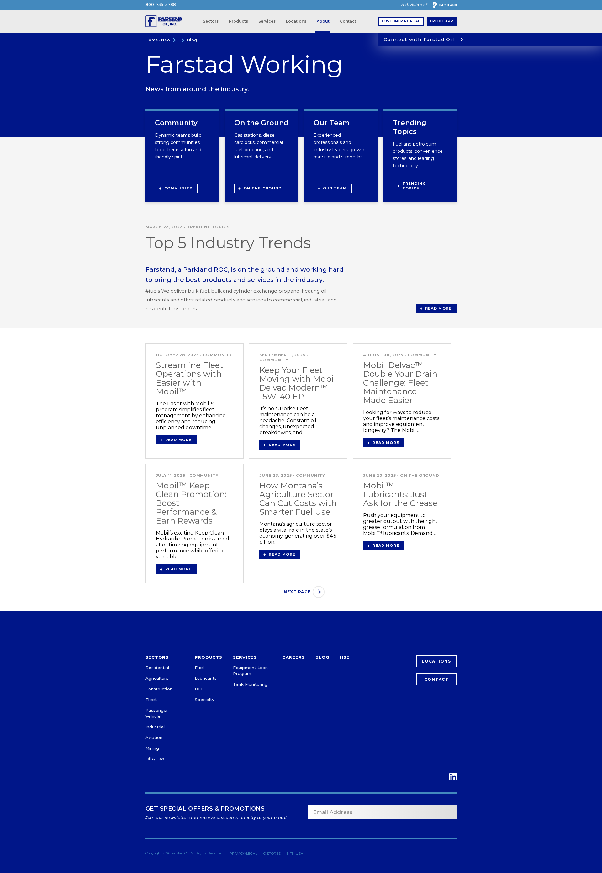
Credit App (441, 21)
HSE (344, 657)
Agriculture (157, 678)
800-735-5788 (160, 4)
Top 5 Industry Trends (228, 242)
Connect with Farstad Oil (419, 39)
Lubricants (206, 678)
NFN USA (295, 853)
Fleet (151, 699)
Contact (348, 21)
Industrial (155, 726)
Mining (152, 748)
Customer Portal (401, 21)
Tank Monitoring (250, 684)
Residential (157, 667)
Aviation (153, 737)
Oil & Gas (154, 758)
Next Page (297, 591)
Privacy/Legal (243, 853)
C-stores (272, 853)
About (323, 21)
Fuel (199, 667)
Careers (293, 657)
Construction (158, 688)
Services (267, 21)
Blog (192, 40)
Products (238, 21)
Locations (296, 21)
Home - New (157, 40)
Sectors (211, 21)
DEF (199, 688)
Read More (438, 308)
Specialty (204, 699)
